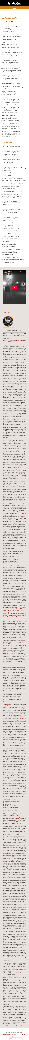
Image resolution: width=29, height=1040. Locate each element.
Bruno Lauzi (7, 461)
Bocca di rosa (24, 516)
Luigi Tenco (13, 459)
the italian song (12, 4)
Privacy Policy (21, 1034)
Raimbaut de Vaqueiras (16, 610)
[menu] (14, 7)
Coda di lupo (7, 772)
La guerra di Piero (8, 704)
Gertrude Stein (7, 521)
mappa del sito (14, 1036)
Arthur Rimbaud (16, 608)
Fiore (11, 519)
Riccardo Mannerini (8, 577)
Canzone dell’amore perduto (11, 481)
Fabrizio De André (8, 328)
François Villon (13, 599)
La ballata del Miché (23, 478)
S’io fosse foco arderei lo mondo (15, 616)
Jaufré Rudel (25, 610)
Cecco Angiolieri (7, 612)
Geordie (14, 621)
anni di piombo (16, 818)
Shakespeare (25, 519)
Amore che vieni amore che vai (20, 480)
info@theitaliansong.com (9, 1034)
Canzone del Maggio (9, 791)
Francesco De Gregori (22, 637)
